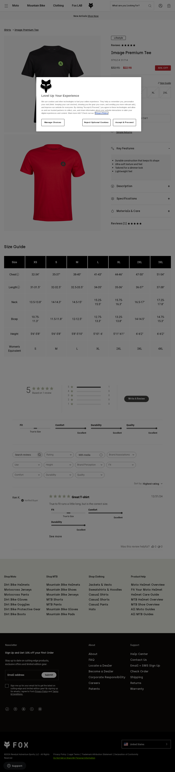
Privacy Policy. (101, 113)
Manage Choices (52, 122)
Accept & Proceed (124, 122)
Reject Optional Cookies (96, 122)
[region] (88, 104)
